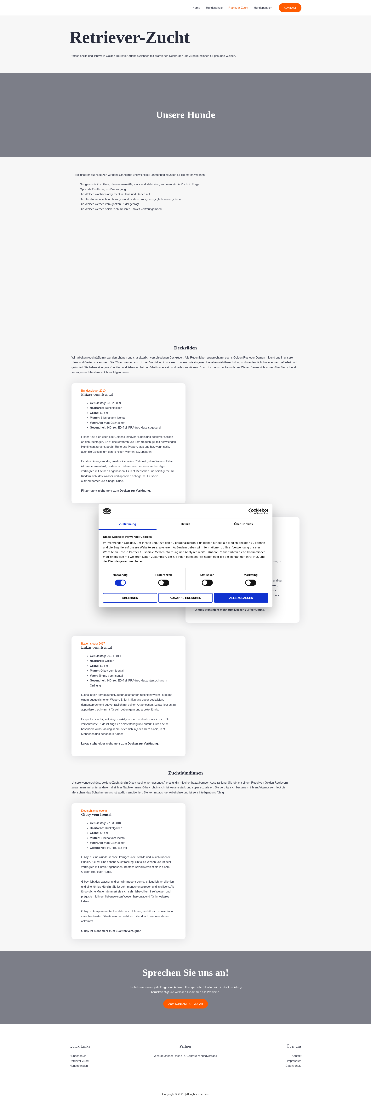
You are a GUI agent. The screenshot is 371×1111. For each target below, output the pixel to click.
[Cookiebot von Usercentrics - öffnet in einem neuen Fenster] (251, 511)
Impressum (294, 1060)
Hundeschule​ (214, 7)
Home (196, 7)
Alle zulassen (241, 597)
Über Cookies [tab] (243, 524)
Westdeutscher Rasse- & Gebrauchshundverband (185, 1055)
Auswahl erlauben (185, 597)
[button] (290, 7)
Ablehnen (130, 597)
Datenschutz (293, 1065)
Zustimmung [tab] (127, 524)
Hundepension (263, 7)
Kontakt (296, 1055)
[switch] (163, 583)
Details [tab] (185, 524)
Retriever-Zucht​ (238, 7)
